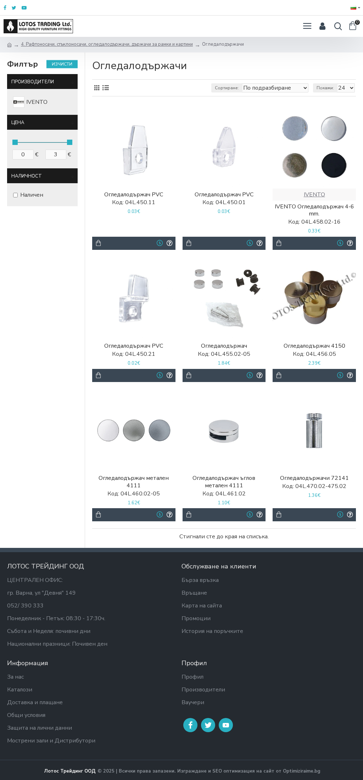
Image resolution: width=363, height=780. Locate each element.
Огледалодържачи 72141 (314, 478)
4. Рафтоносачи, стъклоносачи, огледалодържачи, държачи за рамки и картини (107, 44)
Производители (32, 82)
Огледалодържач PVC (133, 194)
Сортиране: (227, 88)
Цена (17, 122)
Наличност (26, 176)
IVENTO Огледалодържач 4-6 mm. (314, 210)
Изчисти (62, 64)
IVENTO (314, 194)
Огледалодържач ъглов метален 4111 (223, 482)
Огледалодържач (224, 346)
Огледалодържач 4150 (314, 346)
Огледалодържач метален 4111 (134, 482)
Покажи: (325, 88)
